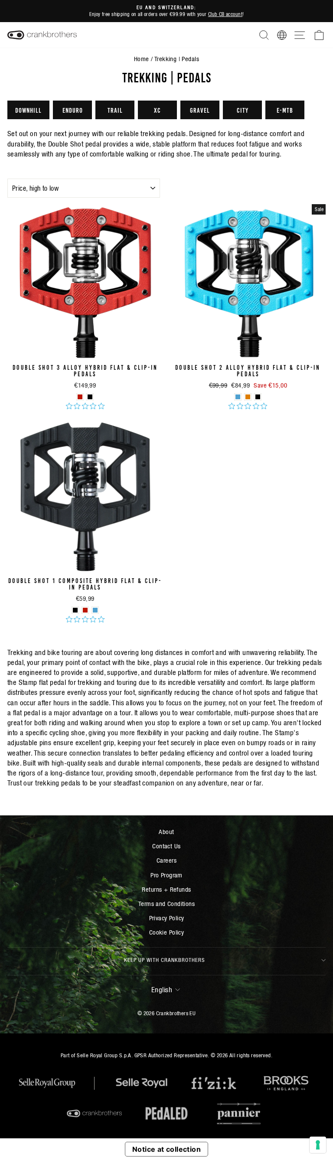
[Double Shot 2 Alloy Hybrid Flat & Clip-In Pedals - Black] (258, 397)
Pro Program (166, 875)
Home (141, 58)
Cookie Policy (166, 932)
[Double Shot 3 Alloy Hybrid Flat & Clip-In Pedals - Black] (90, 397)
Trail (115, 109)
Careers (166, 860)
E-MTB (285, 109)
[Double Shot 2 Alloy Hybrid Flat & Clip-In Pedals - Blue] (238, 397)
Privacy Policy (166, 918)
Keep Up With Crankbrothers (164, 960)
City (242, 109)
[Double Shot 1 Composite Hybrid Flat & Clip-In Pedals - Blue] (95, 610)
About (166, 831)
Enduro (72, 109)
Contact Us (166, 846)
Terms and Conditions (166, 903)
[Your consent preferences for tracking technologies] (318, 1145)
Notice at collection (166, 1149)
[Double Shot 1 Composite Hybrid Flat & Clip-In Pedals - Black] (75, 610)
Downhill (28, 109)
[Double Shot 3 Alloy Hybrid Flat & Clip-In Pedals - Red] (80, 397)
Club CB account (225, 14)
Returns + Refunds (166, 889)
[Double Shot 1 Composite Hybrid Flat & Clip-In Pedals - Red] (85, 610)
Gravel (200, 109)
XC (157, 109)
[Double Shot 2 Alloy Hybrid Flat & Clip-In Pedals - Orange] (248, 397)
